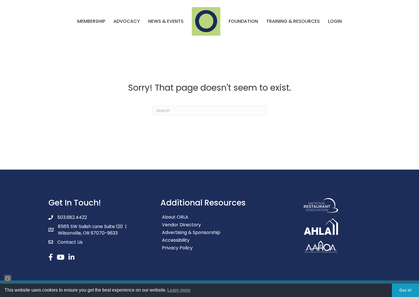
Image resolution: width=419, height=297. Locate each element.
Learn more (178, 290)
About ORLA (175, 217)
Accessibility (176, 240)
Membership (91, 21)
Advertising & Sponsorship (191, 232)
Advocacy (126, 21)
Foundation (243, 21)
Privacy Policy (177, 248)
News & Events (166, 21)
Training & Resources (293, 21)
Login (335, 21)
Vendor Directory (181, 224)
